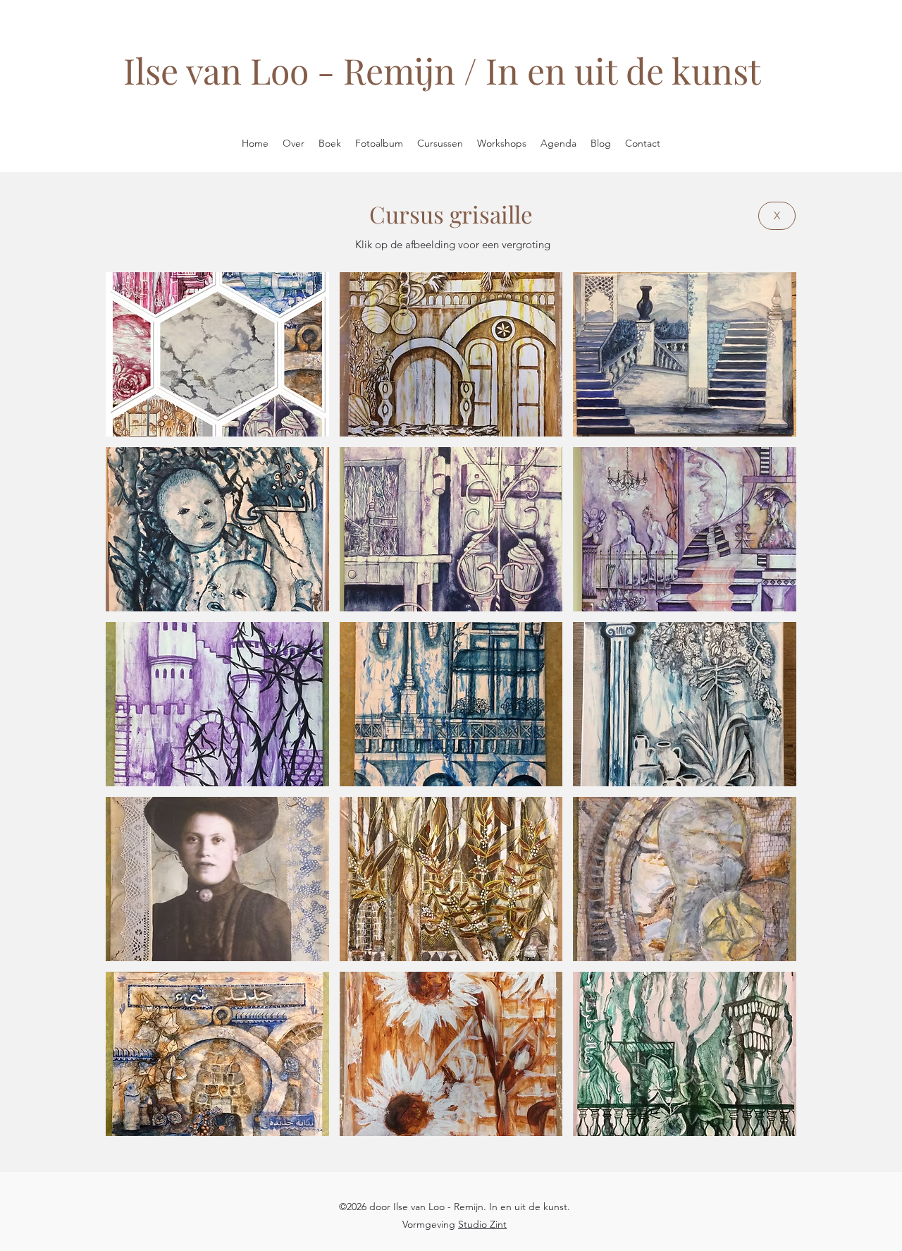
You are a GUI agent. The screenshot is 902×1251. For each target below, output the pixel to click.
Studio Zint (482, 1224)
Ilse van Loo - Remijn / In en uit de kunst (442, 70)
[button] (217, 354)
